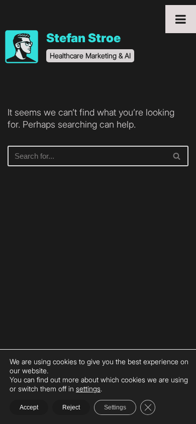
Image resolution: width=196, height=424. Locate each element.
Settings (115, 407)
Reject (71, 407)
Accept (29, 407)
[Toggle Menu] (180, 19)
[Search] (177, 156)
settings (88, 388)
